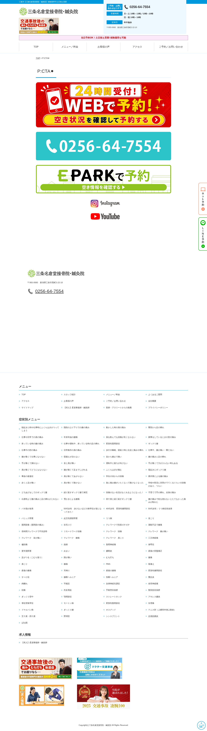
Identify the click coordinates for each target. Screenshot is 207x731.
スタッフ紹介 (70, 394)
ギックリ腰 (153, 443)
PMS (108, 564)
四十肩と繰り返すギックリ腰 (119, 499)
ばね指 (24, 623)
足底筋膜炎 (153, 616)
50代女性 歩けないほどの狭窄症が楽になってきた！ (83, 510)
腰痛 (150, 557)
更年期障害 (26, 551)
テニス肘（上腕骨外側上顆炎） (162, 610)
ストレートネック (114, 597)
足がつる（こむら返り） (32, 557)
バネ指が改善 (27, 508)
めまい (67, 551)
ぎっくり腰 (69, 610)
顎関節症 (68, 597)
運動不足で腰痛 (155, 525)
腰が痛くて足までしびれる (75, 470)
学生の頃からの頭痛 (115, 476)
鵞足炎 (151, 577)
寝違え (151, 564)
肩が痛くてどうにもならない (34, 470)
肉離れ (24, 583)
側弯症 (151, 544)
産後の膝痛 (26, 570)
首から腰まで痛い (114, 457)
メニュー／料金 (69, 46)
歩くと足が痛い (28, 483)
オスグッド (111, 610)
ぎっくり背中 (27, 597)
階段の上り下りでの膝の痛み (76, 427)
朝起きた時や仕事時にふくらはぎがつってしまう (40, 429)
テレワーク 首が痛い (31, 538)
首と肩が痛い (70, 463)
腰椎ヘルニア (70, 577)
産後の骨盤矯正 (155, 551)
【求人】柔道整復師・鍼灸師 (76, 407)
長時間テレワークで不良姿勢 (34, 531)
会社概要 (152, 401)
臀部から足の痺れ (156, 427)
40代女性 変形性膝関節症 (118, 508)
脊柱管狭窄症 (27, 603)
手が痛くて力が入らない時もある (163, 463)
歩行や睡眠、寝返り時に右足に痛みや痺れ (124, 450)
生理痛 (151, 603)
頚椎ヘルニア (112, 577)
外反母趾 (68, 590)
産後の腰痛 (111, 570)
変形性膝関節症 (155, 570)
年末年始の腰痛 (71, 437)
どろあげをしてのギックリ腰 (34, 492)
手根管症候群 (112, 590)
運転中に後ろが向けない (117, 463)
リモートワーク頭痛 (73, 531)
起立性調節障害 (71, 518)
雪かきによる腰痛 (72, 499)
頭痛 (23, 590)
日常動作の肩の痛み (73, 450)
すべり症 (25, 577)
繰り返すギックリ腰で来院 (75, 492)
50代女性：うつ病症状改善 (160, 508)
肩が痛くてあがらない (74, 476)
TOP (36, 46)
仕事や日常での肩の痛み (32, 437)
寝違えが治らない (72, 457)
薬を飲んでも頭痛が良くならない (121, 437)
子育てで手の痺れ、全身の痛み (162, 492)
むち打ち (110, 557)
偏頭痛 (24, 544)
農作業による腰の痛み (158, 476)
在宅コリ (68, 525)
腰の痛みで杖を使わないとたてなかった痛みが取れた (167, 500)
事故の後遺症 (27, 476)
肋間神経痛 (111, 544)
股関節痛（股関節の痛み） (33, 525)
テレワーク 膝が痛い (158, 531)
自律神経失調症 (113, 583)
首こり (151, 518)
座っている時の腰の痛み (32, 443)
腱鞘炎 (109, 551)
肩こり (24, 564)
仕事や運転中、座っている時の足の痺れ (81, 443)
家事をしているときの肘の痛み (162, 437)
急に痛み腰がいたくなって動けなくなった (124, 483)
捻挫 (66, 544)
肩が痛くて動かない (73, 483)
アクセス (137, 46)
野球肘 (67, 616)
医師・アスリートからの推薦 (119, 407)
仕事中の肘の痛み (29, 450)
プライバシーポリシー (158, 407)
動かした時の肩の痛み (116, 427)
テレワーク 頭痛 (114, 531)
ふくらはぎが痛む (114, 470)
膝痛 (66, 564)
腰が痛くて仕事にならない (33, 457)
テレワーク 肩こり (115, 538)
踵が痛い (68, 557)
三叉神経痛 (153, 538)
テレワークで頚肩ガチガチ (118, 525)
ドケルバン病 (27, 610)
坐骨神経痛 (153, 583)
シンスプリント (113, 616)
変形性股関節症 (113, 443)
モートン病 (69, 603)
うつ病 (109, 518)
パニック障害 (27, 518)
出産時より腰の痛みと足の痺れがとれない (40, 499)
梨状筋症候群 (154, 590)
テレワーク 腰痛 (72, 538)
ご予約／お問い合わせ (171, 46)
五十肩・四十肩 (28, 616)
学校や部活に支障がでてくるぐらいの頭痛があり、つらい (167, 484)
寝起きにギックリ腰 (157, 470)
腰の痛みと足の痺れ (157, 457)
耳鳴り (67, 570)
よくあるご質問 (155, 394)
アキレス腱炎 (154, 597)
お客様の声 (104, 46)
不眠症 (67, 583)
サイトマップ (27, 407)
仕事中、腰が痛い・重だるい (161, 450)
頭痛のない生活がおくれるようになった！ (124, 492)
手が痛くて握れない (30, 463)
